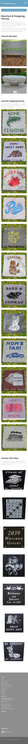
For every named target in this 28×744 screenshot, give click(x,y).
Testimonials (4, 690)
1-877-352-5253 (8, 705)
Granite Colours (4, 683)
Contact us (24, 105)
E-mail (8, 5)
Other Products (8, 10)
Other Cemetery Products (6, 686)
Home (2, 679)
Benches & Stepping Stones (7, 684)
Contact (3, 693)
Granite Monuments (5, 681)
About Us (3, 691)
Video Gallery (4, 688)
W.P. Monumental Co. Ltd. (9, 3)
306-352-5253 (3, 5)
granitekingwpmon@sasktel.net (8, 708)
